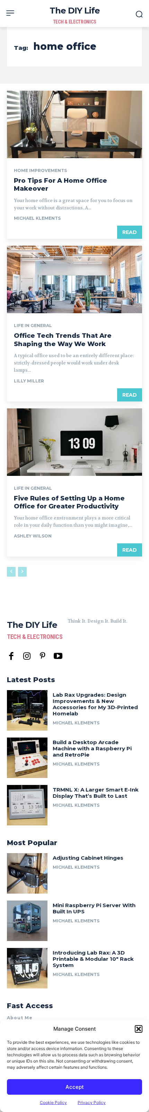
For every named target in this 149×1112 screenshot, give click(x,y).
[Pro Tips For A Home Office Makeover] (74, 124)
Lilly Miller (29, 380)
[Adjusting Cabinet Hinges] (27, 873)
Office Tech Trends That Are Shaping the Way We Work (63, 339)
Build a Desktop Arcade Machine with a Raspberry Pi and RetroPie (92, 748)
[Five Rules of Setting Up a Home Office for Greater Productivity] (74, 442)
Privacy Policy (92, 1102)
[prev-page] (11, 572)
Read (129, 232)
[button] (138, 1028)
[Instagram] (27, 656)
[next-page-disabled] (22, 572)
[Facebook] (11, 656)
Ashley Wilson (33, 536)
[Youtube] (58, 656)
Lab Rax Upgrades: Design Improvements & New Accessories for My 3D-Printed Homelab (95, 704)
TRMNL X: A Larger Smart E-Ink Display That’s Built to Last (96, 792)
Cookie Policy (53, 1102)
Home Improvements (40, 171)
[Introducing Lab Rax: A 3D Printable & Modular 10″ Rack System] (27, 968)
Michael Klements (37, 218)
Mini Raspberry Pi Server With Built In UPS (94, 908)
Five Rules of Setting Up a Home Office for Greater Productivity (69, 502)
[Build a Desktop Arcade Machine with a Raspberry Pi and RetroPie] (27, 758)
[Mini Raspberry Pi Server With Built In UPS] (27, 921)
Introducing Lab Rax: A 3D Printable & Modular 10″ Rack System (93, 958)
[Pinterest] (42, 656)
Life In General (33, 326)
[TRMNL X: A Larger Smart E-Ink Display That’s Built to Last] (27, 805)
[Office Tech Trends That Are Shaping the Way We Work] (74, 279)
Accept (74, 1087)
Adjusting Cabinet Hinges (88, 858)
